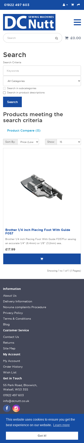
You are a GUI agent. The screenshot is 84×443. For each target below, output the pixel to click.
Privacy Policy (13, 312)
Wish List (10, 372)
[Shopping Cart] (72, 4)
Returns (8, 342)
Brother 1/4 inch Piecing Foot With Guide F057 (37, 231)
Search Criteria (12, 62)
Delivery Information (17, 301)
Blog (6, 324)
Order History (13, 366)
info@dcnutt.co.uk (16, 401)
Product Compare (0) (24, 130)
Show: (51, 141)
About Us (10, 295)
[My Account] (65, 4)
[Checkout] (78, 4)
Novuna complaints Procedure (24, 307)
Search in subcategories (21, 88)
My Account (11, 361)
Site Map (9, 348)
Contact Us (11, 337)
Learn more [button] (61, 425)
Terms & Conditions (17, 318)
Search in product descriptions (26, 92)
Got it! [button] (42, 435)
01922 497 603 (13, 395)
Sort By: (10, 141)
